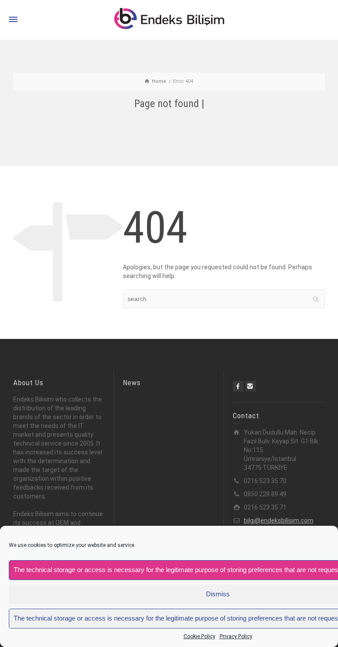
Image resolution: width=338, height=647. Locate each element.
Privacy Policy (236, 636)
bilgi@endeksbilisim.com (278, 520)
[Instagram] (250, 386)
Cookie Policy (199, 636)
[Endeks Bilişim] (169, 19)
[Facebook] (238, 386)
